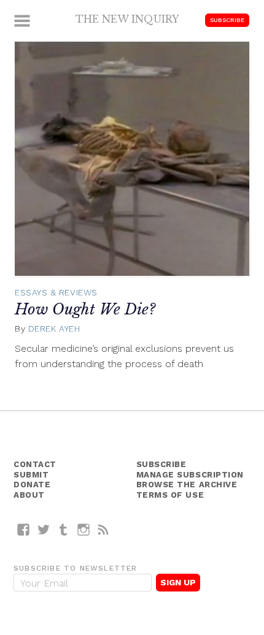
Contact (35, 464)
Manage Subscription (190, 474)
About (29, 495)
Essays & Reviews (56, 292)
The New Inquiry (127, 19)
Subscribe (227, 20)
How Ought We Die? (85, 309)
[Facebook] (24, 529)
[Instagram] (84, 529)
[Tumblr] (63, 529)
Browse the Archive (187, 484)
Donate (32, 484)
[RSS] (103, 529)
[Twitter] (44, 529)
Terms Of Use (170, 495)
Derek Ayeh (54, 328)
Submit (31, 474)
